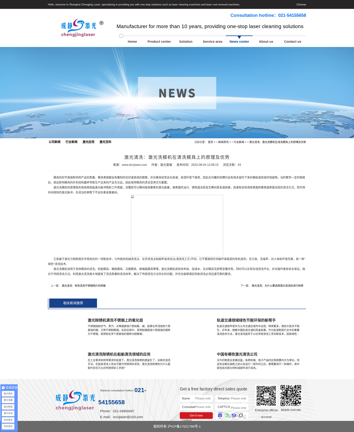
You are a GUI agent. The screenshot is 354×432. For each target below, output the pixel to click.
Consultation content (188, 407)
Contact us (292, 41)
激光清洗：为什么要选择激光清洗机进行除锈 (277, 285)
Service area (212, 41)
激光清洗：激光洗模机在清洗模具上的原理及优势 (277, 141)
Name (186, 398)
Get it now (196, 415)
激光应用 (88, 141)
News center (239, 41)
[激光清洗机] (82, 28)
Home (132, 41)
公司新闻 (54, 141)
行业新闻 (71, 141)
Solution (185, 41)
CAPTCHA (224, 407)
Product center (159, 41)
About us (266, 41)
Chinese (301, 4)
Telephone (224, 399)
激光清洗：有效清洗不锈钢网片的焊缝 (84, 285)
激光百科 (105, 141)
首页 (210, 141)
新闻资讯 (223, 141)
